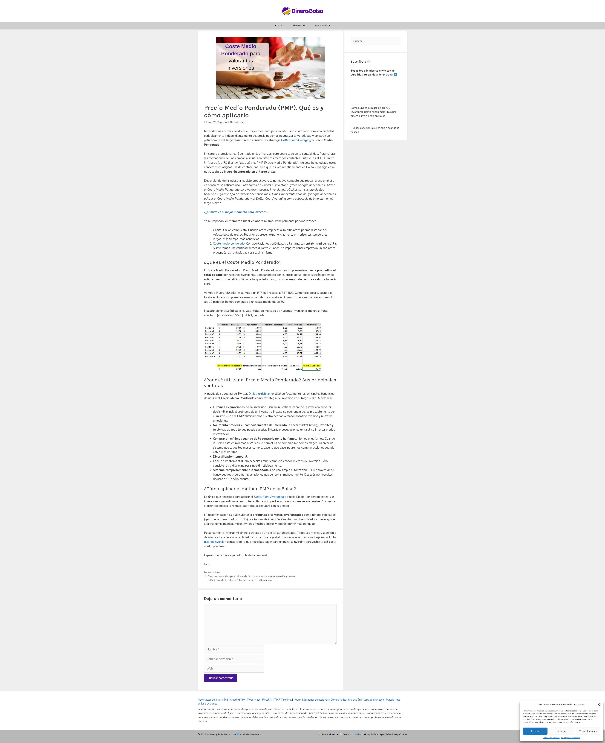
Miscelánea (214, 572)
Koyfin (297, 700)
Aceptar (535, 731)
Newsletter (299, 25)
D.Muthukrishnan (260, 394)
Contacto (348, 734)
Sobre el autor (322, 25)
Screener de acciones (316, 700)
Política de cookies (551, 737)
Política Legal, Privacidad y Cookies (389, 734)
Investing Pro (237, 700)
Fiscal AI (267, 700)
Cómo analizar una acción (346, 700)
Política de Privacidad (570, 737)
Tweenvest (254, 700)
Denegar (561, 731)
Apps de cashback (373, 700)
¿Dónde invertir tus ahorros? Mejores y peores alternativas (240, 580)
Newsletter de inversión (212, 700)
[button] (598, 704)
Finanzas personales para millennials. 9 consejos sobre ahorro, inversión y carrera (251, 576)
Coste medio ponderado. (229, 244)
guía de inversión (215, 542)
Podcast (279, 25)
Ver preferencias (588, 731)
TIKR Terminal (282, 700)
